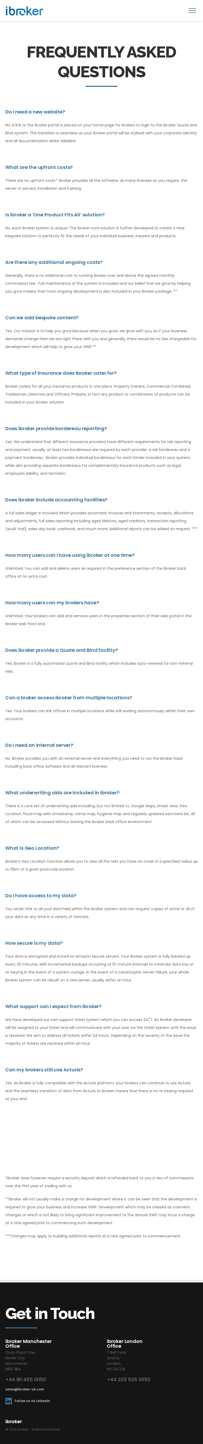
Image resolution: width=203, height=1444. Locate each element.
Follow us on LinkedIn (32, 1401)
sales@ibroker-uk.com (24, 1389)
